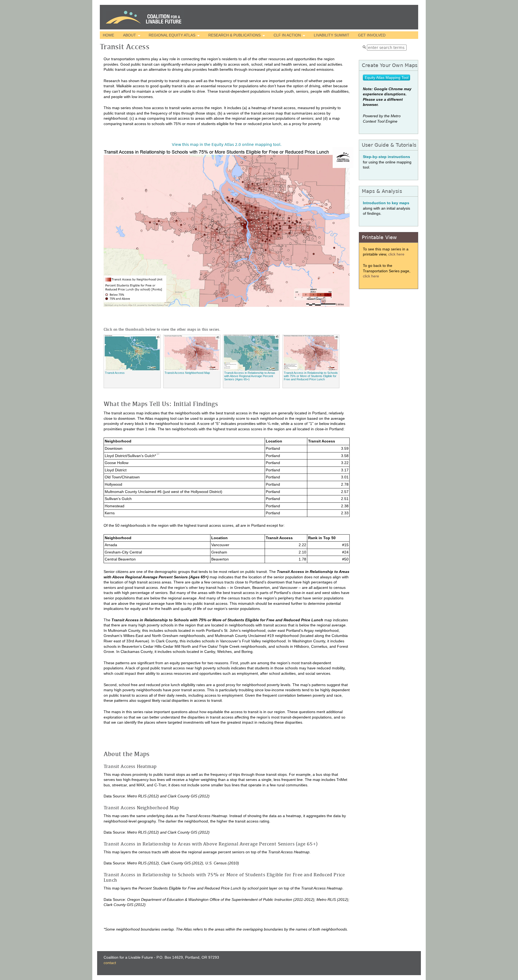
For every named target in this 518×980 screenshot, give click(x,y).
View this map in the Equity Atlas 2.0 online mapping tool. (226, 144)
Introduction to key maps (386, 203)
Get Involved (372, 35)
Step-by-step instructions (386, 157)
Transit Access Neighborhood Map (187, 372)
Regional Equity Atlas (170, 35)
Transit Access (115, 372)
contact (110, 963)
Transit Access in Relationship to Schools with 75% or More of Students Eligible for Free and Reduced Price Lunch (311, 376)
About (128, 35)
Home (108, 35)
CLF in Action (286, 35)
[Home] (143, 17)
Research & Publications (233, 35)
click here (396, 254)
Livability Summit (331, 35)
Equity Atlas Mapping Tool (386, 77)
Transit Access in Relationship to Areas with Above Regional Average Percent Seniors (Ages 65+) (249, 376)
